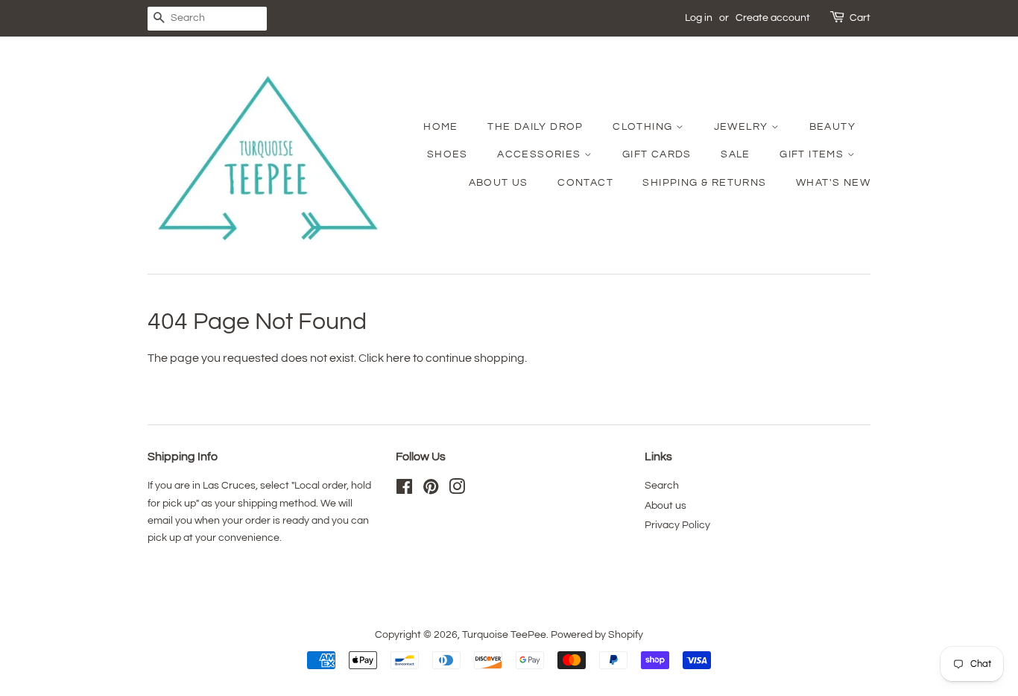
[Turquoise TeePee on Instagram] (457, 490)
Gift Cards (657, 154)
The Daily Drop (535, 127)
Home (440, 127)
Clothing (644, 127)
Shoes (447, 154)
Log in (698, 18)
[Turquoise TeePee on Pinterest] (431, 490)
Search (662, 485)
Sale (735, 154)
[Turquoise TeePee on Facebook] (404, 490)
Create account (773, 18)
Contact (585, 183)
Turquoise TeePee (504, 635)
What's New (833, 183)
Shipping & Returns (704, 183)
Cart (860, 18)
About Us (498, 183)
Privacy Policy (677, 525)
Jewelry (742, 127)
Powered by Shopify (597, 635)
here (398, 358)
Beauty (832, 127)
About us (665, 506)
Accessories (540, 154)
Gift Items (813, 154)
